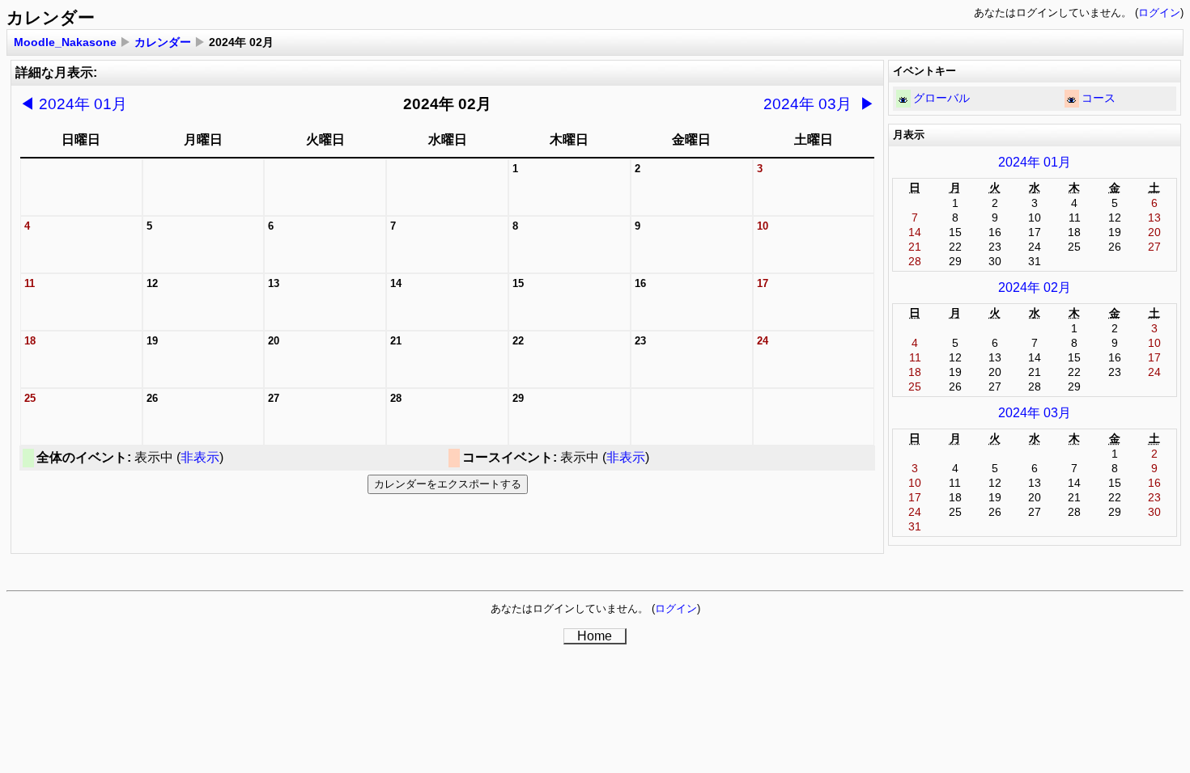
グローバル (941, 97)
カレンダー (162, 42)
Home (594, 636)
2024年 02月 (1034, 287)
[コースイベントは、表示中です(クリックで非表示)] (1071, 99)
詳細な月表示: (56, 72)
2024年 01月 (73, 103)
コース (1099, 97)
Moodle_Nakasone (65, 42)
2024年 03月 (819, 103)
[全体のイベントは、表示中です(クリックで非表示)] (903, 99)
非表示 (200, 457)
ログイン (1159, 12)
